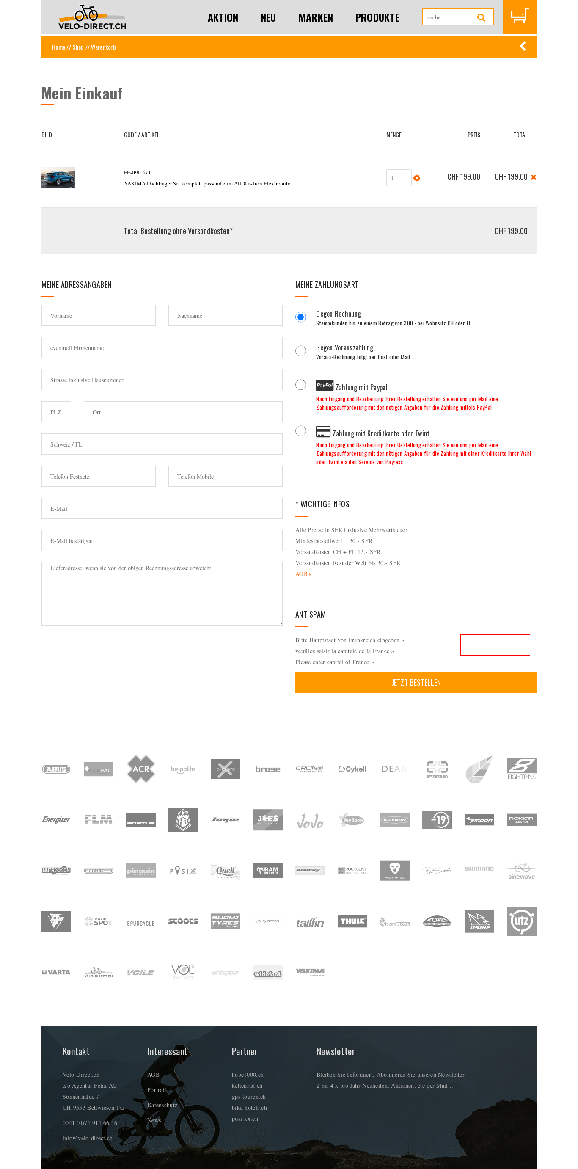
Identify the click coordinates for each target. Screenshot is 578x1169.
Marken (315, 17)
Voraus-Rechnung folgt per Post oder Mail (363, 353)
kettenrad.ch (247, 1085)
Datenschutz (162, 1105)
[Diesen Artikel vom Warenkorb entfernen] (534, 176)
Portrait (156, 1090)
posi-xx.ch (245, 1118)
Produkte (377, 17)
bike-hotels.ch (249, 1107)
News (154, 1120)
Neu (268, 17)
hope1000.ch (248, 1074)
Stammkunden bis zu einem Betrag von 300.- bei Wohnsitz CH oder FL (393, 319)
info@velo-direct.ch (88, 1138)
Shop (78, 46)
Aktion (223, 17)
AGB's (303, 574)
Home (58, 46)
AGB (153, 1074)
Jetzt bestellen (416, 682)
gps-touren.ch (249, 1096)
